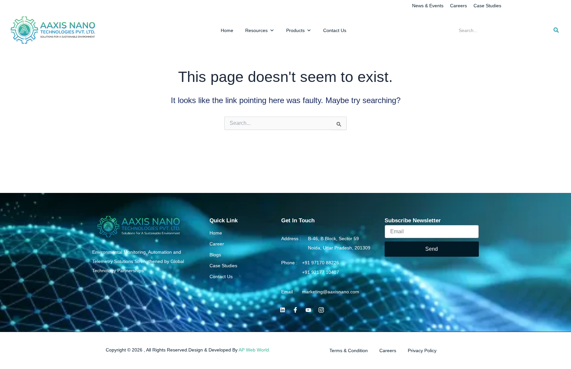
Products (295, 30)
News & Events (427, 5)
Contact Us (334, 30)
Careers (458, 5)
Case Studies (487, 5)
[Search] (556, 30)
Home (227, 30)
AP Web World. (254, 349)
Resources (256, 30)
